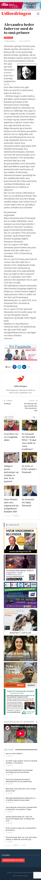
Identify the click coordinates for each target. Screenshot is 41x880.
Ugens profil (8, 37)
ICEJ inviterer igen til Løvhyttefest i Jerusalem (21, 829)
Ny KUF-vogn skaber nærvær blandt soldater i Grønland (21, 762)
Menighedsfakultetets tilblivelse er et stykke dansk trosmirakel (21, 799)
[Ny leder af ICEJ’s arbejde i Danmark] (29, 457)
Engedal (25, 876)
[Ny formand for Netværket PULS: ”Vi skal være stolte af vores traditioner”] (29, 425)
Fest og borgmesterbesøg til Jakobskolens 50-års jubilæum (19, 780)
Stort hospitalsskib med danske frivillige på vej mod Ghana (19, 771)
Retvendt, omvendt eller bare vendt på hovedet (20, 790)
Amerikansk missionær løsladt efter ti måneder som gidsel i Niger (21, 808)
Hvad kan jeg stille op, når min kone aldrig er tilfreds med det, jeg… (21, 838)
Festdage (7, 404)
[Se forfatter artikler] (20, 379)
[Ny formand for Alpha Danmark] (29, 491)
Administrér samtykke (13, 860)
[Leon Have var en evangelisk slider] (11, 425)
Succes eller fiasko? (14, 753)
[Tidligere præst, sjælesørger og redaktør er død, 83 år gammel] (11, 457)
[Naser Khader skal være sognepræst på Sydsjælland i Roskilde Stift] (11, 491)
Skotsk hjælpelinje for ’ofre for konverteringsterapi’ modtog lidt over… (20, 818)
